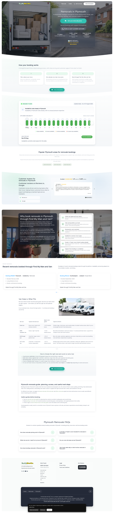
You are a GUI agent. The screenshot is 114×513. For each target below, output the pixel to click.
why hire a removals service (37, 230)
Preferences (42, 509)
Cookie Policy (31, 507)
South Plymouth (67, 164)
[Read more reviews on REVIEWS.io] (88, 198)
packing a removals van (31, 401)
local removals (39, 236)
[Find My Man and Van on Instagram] (23, 471)
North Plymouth (57, 164)
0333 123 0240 (44, 465)
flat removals (50, 391)
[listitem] (27, 123)
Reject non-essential (34, 509)
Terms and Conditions (64, 467)
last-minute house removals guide (40, 402)
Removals (64, 3)
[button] (52, 188)
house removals (43, 391)
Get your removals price (75, 21)
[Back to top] (90, 491)
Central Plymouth (47, 164)
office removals (59, 391)
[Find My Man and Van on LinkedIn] (27, 471)
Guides (70, 3)
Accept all (49, 509)
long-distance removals (49, 238)
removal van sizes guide (33, 399)
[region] (73, 189)
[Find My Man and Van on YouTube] (25, 471)
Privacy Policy (62, 465)
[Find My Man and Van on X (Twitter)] (22, 471)
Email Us (42, 482)
